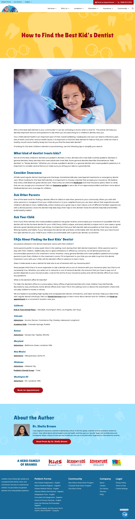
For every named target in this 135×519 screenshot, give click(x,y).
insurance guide (60, 185)
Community (122, 8)
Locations (78, 8)
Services (51, 8)
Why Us (64, 8)
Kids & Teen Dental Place (25, 310)
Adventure (18, 320)
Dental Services (55, 297)
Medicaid (78, 183)
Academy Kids (20, 324)
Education (92, 8)
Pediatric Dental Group (24, 370)
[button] (28, 2)
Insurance (107, 8)
